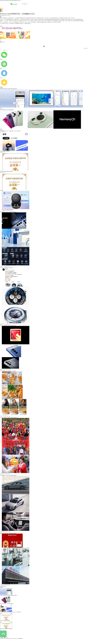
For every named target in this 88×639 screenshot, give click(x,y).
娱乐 (3, 0)
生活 (9, 0)
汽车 (18, 0)
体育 (5, 0)
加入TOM (7, 637)
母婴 (11, 0)
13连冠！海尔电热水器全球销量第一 (5, 151)
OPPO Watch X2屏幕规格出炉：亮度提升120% (6, 267)
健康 (15, 0)
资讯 (2, 0)
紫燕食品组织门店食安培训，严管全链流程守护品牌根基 (8, 533)
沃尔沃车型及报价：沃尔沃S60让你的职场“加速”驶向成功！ (8, 475)
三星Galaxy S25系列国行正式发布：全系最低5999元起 (8, 325)
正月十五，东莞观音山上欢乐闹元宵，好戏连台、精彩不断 (8, 417)
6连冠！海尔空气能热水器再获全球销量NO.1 (6, 171)
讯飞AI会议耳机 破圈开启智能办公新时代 (8, 209)
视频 (12, 0)
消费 (16, 0)
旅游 (8, 0)
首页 (0, 0)
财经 (13, 0)
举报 (0, 41)
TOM (0, 152)
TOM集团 (1, 637)
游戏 (6, 0)
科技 (19, 0)
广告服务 (4, 637)
